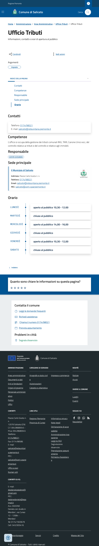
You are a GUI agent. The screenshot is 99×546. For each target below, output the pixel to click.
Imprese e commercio (60, 375)
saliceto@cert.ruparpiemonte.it (31, 186)
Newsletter (77, 421)
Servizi (38, 535)
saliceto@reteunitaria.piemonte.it (35, 129)
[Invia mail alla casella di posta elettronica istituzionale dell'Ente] (17, 450)
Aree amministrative (16, 375)
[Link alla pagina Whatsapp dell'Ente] (83, 418)
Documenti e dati (15, 379)
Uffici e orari (13, 468)
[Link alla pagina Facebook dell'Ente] (74, 418)
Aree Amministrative (43, 24)
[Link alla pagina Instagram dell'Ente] (78, 418)
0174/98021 (26, 125)
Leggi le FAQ (56, 440)
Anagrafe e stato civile (39, 377)
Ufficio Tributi (62, 24)
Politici (11, 400)
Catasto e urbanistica (39, 387)
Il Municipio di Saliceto (22, 170)
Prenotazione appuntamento (60, 452)
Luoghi (75, 396)
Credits (56, 535)
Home (10, 24)
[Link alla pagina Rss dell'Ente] (88, 418)
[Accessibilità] (8, 538)
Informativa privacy (59, 418)
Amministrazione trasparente (60, 436)
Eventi (75, 401)
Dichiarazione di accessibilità (60, 428)
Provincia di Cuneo (37, 422)
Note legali (55, 422)
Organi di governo (15, 387)
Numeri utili (13, 472)
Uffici (10, 404)
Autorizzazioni (35, 383)
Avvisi (75, 379)
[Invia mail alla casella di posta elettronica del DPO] (17, 491)
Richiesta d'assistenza (60, 458)
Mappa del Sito (77, 535)
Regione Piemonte (15, 3)
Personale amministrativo (17, 394)
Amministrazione (23, 24)
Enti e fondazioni (15, 383)
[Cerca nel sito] (87, 12)
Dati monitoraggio (15, 535)
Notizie (76, 375)
